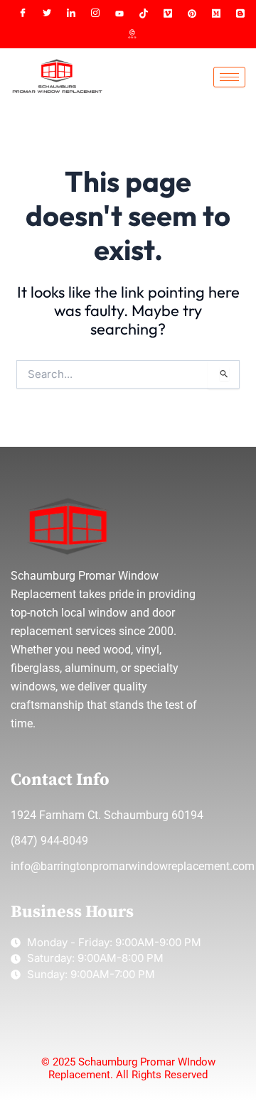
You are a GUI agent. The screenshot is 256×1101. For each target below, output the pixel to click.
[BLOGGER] (240, 13)
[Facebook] (22, 13)
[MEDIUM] (216, 13)
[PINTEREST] (192, 13)
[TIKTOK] (143, 13)
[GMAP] (131, 34)
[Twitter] (47, 13)
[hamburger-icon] (229, 77)
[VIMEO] (167, 13)
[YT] (119, 13)
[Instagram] (95, 13)
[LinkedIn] (71, 13)
